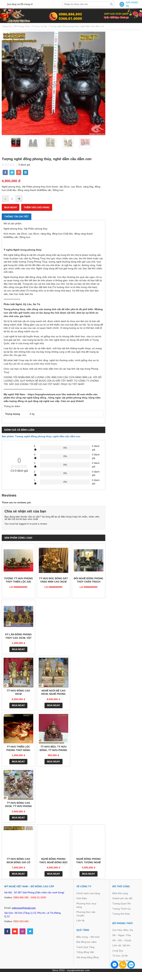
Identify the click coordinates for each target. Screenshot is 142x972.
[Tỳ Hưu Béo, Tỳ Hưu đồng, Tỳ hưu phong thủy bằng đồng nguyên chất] (53, 729)
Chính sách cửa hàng (88, 893)
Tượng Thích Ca (121, 908)
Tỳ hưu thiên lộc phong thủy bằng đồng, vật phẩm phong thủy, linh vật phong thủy (18, 748)
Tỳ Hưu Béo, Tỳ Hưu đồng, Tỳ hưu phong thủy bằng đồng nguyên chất (53, 748)
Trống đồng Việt (85, 952)
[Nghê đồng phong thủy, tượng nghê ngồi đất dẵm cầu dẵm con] (88, 841)
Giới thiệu (81, 898)
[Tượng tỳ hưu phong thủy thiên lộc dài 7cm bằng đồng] (18, 560)
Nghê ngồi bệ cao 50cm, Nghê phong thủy (53, 692)
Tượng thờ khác (121, 913)
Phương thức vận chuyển (85, 914)
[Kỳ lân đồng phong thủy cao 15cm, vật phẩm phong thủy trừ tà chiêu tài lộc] (18, 616)
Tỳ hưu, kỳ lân (120, 955)
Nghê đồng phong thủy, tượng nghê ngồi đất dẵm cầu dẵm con (88, 861)
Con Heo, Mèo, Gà (122, 930)
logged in (24, 523)
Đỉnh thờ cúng (120, 893)
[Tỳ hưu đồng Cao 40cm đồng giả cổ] (18, 841)
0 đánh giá (24, 164)
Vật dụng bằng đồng (87, 957)
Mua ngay (10, 207)
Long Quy (117, 950)
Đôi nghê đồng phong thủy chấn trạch (88, 580)
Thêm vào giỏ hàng (37, 207)
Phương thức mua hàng (86, 905)
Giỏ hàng (132, 2)
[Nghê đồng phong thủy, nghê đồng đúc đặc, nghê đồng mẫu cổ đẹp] (53, 841)
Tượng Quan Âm (121, 903)
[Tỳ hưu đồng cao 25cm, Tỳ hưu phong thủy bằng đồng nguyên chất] (18, 785)
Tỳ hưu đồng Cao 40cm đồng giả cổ (18, 861)
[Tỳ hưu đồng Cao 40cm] (18, 672)
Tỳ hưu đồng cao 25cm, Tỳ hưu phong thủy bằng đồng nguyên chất (18, 804)
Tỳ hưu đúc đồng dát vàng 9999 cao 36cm (53, 580)
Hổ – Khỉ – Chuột (121, 940)
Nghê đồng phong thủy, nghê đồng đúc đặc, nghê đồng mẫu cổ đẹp (53, 861)
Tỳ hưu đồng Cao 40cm (18, 692)
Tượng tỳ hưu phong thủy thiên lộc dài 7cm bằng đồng (18, 580)
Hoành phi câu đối (122, 898)
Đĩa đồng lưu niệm (86, 942)
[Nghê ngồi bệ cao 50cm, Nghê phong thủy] (53, 672)
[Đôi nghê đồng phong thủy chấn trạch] (88, 560)
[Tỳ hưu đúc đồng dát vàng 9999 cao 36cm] (53, 560)
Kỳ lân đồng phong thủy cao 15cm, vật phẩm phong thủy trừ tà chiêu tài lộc (18, 636)
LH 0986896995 (18, 587)
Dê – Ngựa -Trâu (121, 935)
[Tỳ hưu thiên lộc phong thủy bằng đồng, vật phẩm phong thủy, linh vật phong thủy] (18, 729)
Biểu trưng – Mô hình (88, 937)
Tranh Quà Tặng (85, 947)
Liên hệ (80, 920)
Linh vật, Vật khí (121, 945)
